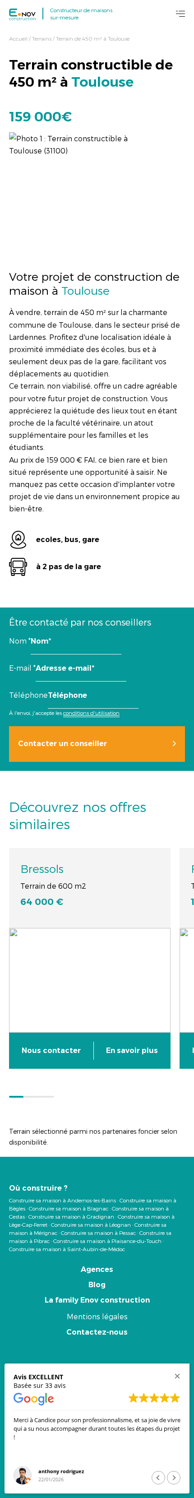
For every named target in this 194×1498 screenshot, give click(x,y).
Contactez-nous (97, 1332)
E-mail (22, 667)
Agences (97, 1269)
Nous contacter (51, 1050)
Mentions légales (97, 1316)
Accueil (18, 38)
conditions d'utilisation (91, 713)
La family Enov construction (97, 1300)
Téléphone (28, 695)
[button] (177, 1376)
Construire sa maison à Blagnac (68, 1208)
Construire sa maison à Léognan (91, 1224)
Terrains (41, 38)
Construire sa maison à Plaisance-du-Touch (107, 1241)
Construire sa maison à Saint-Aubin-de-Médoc (67, 1249)
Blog (97, 1284)
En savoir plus (132, 1050)
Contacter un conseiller (62, 743)
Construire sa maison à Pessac (98, 1232)
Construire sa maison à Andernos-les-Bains (62, 1200)
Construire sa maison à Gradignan (71, 1216)
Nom (20, 640)
